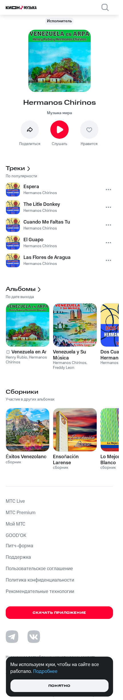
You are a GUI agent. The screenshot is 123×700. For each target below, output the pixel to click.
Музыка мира (59, 113)
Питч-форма (19, 545)
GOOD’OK (16, 535)
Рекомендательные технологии (40, 591)
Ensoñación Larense (66, 459)
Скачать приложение (59, 612)
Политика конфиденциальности (40, 580)
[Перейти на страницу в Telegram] (12, 636)
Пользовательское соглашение (39, 568)
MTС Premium (20, 512)
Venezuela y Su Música (69, 355)
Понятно (59, 685)
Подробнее (45, 671)
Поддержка (18, 557)
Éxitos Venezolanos (27, 457)
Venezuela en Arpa (32, 352)
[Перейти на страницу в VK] (33, 636)
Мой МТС (15, 524)
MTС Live (15, 501)
